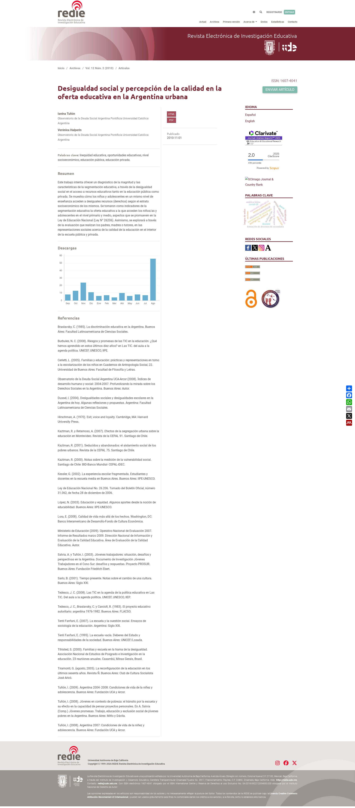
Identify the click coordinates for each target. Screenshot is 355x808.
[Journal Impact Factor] (263, 137)
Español (250, 115)
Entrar (289, 12)
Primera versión (231, 21)
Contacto (292, 21)
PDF (171, 120)
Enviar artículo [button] (280, 90)
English (250, 121)
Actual (202, 21)
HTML (171, 114)
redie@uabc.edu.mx (107, 783)
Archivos (214, 21)
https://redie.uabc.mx (286, 780)
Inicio (61, 68)
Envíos (264, 21)
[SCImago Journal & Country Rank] (263, 182)
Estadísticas (277, 21)
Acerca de (249, 21)
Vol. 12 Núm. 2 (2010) (99, 68)
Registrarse (274, 12)
